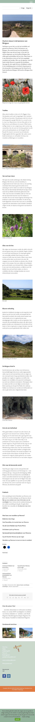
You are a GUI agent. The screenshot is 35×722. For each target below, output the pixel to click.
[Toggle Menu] (31, 2)
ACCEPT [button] (17, 719)
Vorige (22, 8)
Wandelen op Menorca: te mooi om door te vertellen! (17, 540)
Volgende (28, 8)
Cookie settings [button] (26, 716)
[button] (3, 633)
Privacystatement (7, 663)
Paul (6, 585)
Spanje (18, 585)
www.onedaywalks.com (9, 660)
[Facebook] (4, 676)
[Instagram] (8, 676)
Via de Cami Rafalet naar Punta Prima (14, 526)
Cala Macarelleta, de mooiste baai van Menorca (15, 522)
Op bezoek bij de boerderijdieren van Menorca (16, 533)
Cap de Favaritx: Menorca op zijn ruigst (13, 537)
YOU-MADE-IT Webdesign (17, 689)
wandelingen (26, 585)
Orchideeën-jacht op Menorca (10, 529)
